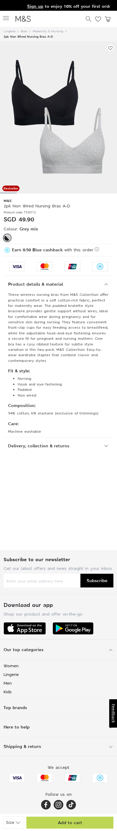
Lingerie (9, 31)
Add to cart (70, 822)
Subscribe (97, 580)
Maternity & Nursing (48, 31)
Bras (24, 31)
